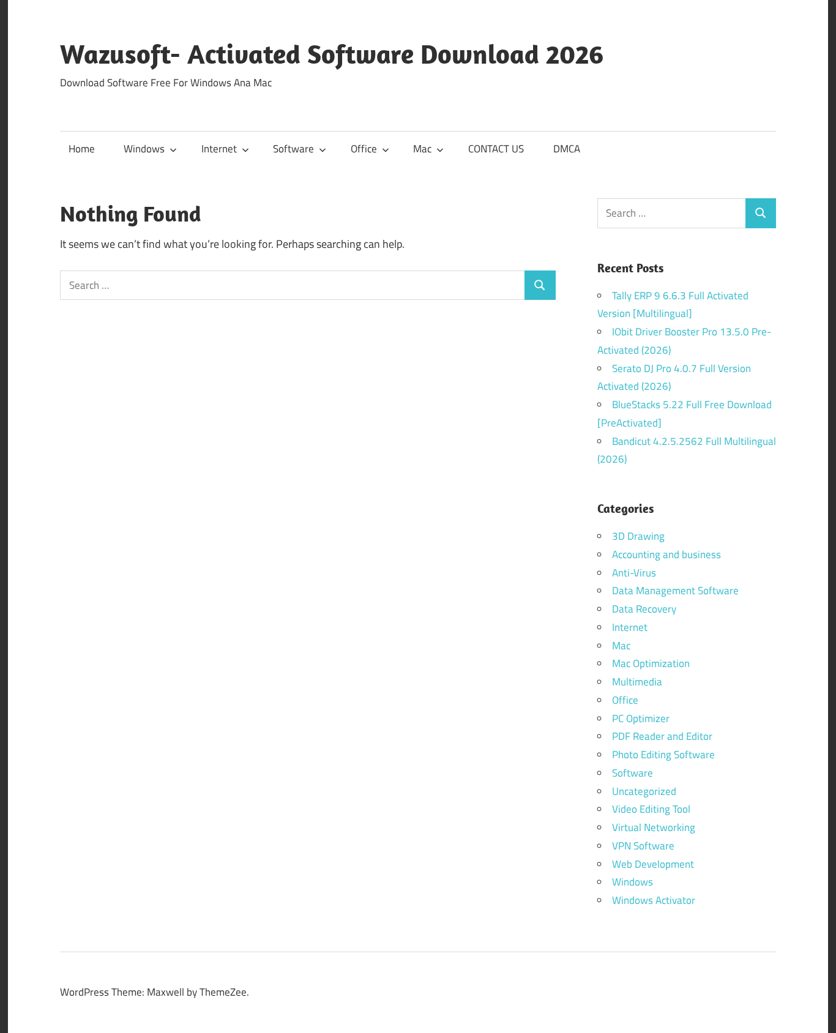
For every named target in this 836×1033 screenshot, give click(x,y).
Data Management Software (675, 591)
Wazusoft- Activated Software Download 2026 (331, 53)
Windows (144, 149)
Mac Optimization (651, 663)
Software (293, 149)
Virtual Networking (653, 827)
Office (364, 149)
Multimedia (637, 682)
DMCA (566, 149)
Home (82, 149)
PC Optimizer (641, 718)
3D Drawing (638, 536)
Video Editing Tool (651, 809)
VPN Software (643, 846)
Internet (219, 149)
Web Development (653, 864)
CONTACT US (496, 149)
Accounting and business (666, 554)
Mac (422, 149)
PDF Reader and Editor (662, 736)
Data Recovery (644, 609)
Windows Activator (653, 900)
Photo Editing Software (663, 755)
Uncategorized (644, 791)
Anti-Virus (634, 573)
